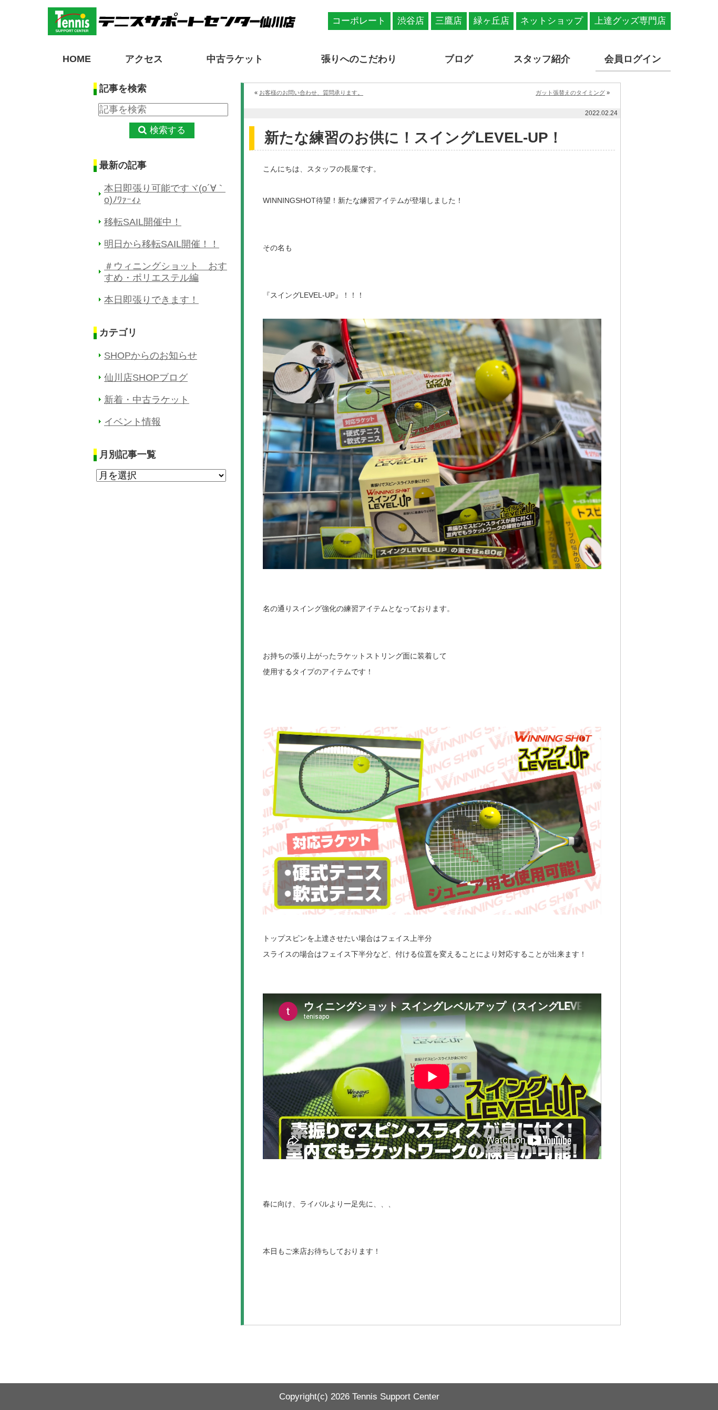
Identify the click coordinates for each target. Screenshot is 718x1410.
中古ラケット (235, 59)
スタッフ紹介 (542, 59)
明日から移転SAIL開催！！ (161, 244)
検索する (168, 130)
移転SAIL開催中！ (142, 222)
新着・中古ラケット (146, 399)
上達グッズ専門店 (630, 21)
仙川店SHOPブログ (146, 377)
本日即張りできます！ (151, 300)
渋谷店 (410, 21)
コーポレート (359, 21)
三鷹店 (448, 21)
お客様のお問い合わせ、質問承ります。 (311, 92)
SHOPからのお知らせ (150, 355)
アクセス (144, 59)
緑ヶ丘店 (491, 21)
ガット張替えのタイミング (570, 92)
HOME (77, 59)
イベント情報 (132, 422)
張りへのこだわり (359, 59)
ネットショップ (551, 21)
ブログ (459, 59)
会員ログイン (632, 59)
